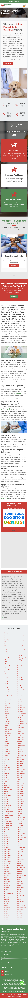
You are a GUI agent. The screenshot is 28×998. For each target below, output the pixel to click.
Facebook (18, 996)
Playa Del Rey (21, 707)
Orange (19, 673)
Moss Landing (20, 634)
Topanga (19, 871)
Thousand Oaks (21, 867)
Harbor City (6, 813)
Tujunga (19, 877)
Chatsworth (6, 713)
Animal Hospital (5, 954)
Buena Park (7, 681)
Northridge (20, 660)
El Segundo (7, 767)
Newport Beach (21, 650)
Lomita (5, 877)
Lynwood (6, 889)
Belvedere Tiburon (8, 665)
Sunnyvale (20, 855)
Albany (5, 636)
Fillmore (6, 783)
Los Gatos (6, 887)
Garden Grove (7, 795)
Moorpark (19, 632)
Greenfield (6, 809)
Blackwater (6, 671)
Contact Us (8, 63)
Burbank (6, 683)
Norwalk (19, 662)
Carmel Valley (7, 703)
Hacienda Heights (8, 811)
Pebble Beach (20, 695)
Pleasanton (20, 711)
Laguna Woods (7, 857)
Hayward (6, 819)
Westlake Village (21, 907)
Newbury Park (20, 646)
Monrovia (6, 911)
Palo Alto (19, 683)
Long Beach (7, 879)
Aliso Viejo (6, 640)
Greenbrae (6, 807)
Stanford (19, 843)
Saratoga (19, 809)
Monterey (6, 917)
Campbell (6, 689)
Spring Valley (20, 841)
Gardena (6, 797)
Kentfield (6, 835)
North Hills (20, 656)
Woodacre (19, 917)
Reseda (19, 747)
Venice (19, 891)
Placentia (19, 705)
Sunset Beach (20, 859)
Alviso (5, 646)
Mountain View (21, 638)
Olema (19, 669)
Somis (18, 831)
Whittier (19, 911)
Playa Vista (20, 709)
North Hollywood (21, 658)
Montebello (6, 915)
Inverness (6, 829)
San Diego (20, 763)
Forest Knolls (7, 787)
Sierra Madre (20, 819)
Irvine (5, 831)
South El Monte (21, 833)
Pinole (18, 703)
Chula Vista (7, 721)
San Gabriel (20, 771)
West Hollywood (21, 905)
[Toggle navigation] (24, 5)
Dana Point (6, 747)
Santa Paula (20, 805)
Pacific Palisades (21, 679)
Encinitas (6, 775)
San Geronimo (21, 773)
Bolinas (6, 673)
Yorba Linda (20, 921)
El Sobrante (7, 769)
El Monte (6, 765)
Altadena (6, 644)
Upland (19, 885)
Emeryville (6, 773)
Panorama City (21, 689)
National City (20, 640)
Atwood (6, 654)
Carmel (5, 697)
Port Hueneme (21, 721)
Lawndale (6, 871)
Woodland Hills (21, 919)
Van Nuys (19, 889)
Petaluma (19, 697)
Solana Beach (20, 827)
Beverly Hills (7, 669)
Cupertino (6, 743)
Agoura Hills (7, 632)
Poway (19, 729)
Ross (18, 753)
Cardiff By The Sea (8, 695)
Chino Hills (6, 717)
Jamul (5, 833)
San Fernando (20, 767)
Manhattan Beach (8, 893)
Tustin (18, 879)
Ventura (19, 893)
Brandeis (6, 677)
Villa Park (19, 897)
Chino (5, 715)
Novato (19, 664)
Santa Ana (19, 797)
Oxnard (19, 675)
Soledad (19, 829)
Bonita (5, 675)
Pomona (19, 719)
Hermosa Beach (8, 821)
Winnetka (19, 915)
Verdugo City (20, 895)
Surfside (19, 861)
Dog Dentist (4, 960)
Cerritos (6, 711)
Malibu (5, 891)
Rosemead (20, 751)
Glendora (6, 801)
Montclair (6, 913)
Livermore (6, 875)
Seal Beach (20, 813)
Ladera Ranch (7, 849)
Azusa (5, 656)
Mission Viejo (7, 909)
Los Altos (6, 883)
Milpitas (6, 905)
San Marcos (20, 785)
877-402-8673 (14, 2)
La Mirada (6, 845)
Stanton (19, 845)
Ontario (19, 671)
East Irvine (6, 759)
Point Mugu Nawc (21, 713)
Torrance (19, 873)
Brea (5, 679)
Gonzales (6, 803)
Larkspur (6, 869)
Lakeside (6, 865)
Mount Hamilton (21, 636)
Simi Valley (20, 825)
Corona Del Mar (8, 729)
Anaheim (6, 648)
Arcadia (6, 650)
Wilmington (20, 913)
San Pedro (20, 791)
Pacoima (19, 681)
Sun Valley (20, 851)
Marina (5, 895)
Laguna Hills (7, 853)
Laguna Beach (7, 851)
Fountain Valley (8, 789)
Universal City (20, 883)
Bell (5, 660)
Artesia (5, 652)
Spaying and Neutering (7, 962)
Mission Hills (7, 907)
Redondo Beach (21, 745)
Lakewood (6, 867)
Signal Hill (19, 821)
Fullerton (6, 793)
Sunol (18, 857)
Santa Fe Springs (21, 801)
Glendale (6, 799)
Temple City (20, 865)
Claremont (6, 723)
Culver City (6, 741)
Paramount (20, 691)
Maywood (6, 899)
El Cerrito (6, 763)
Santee (19, 807)
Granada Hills (7, 805)
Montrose (6, 921)
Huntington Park (8, 825)
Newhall (19, 648)
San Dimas (20, 765)
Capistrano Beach (8, 693)
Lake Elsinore (7, 861)
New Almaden (20, 642)
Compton (6, 725)
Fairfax (5, 781)
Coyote (5, 739)
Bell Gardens (7, 662)
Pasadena (19, 693)
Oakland (19, 667)
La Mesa (6, 843)
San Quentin (20, 793)
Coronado (6, 731)
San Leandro (20, 781)
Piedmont (19, 701)
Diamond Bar (7, 751)
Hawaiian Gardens (8, 815)
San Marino (20, 787)
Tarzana (19, 863)
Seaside (19, 815)
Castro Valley (7, 707)
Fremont (6, 791)
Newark (19, 644)
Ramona (19, 731)
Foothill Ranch (7, 785)
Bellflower (6, 664)
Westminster (20, 909)
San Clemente (20, 761)
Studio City (20, 849)
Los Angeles (7, 885)
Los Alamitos (7, 881)
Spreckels (19, 839)
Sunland (19, 853)
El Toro (5, 771)
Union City (20, 881)
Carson (5, 705)
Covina (5, 737)
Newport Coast (21, 652)
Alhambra (6, 638)
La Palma (6, 847)
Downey (6, 755)
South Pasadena (21, 837)
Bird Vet (3, 957)
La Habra (6, 839)
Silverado (19, 823)
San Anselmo (20, 759)
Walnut (19, 899)
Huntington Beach (8, 823)
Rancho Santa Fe (21, 737)
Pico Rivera (20, 699)
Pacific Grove (20, 677)
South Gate (20, 835)
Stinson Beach (21, 847)
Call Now (14, 296)
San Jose (19, 775)
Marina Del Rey (8, 897)
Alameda (6, 634)
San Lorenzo (20, 783)
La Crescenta (7, 837)
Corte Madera (7, 733)
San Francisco (21, 769)
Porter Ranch (20, 727)
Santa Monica (20, 803)
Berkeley (6, 667)
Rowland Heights (21, 755)
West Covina (20, 901)
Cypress (6, 745)
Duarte (5, 757)
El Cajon (6, 761)
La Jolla (6, 841)
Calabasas (6, 685)
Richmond (19, 749)
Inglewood (6, 827)
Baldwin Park (7, 658)
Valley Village (20, 887)
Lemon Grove (7, 873)
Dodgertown (7, 753)
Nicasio (19, 654)
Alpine (5, 642)
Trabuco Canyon (21, 875)
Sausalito (19, 811)
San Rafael (20, 795)
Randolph (19, 743)
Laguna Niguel (7, 855)
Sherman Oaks (21, 817)
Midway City (7, 901)
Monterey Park (7, 919)
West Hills (19, 903)
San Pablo (20, 789)
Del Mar (6, 749)
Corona (5, 727)
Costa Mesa (7, 735)
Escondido (6, 779)
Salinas (19, 757)
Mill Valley (6, 903)
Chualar (6, 719)
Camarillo (6, 687)
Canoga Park (7, 691)
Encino (5, 777)
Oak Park (19, 665)
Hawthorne (6, 817)
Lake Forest (7, 863)
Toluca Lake (20, 869)
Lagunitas (6, 859)
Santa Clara (20, 799)
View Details (14, 265)
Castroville (6, 709)
